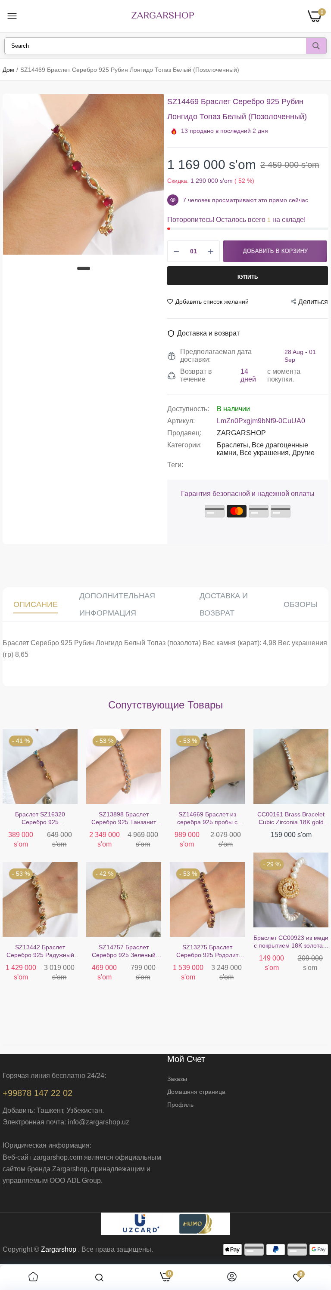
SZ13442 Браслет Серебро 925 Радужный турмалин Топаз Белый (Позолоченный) (40, 951)
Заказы (177, 1078)
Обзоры (301, 604)
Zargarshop (58, 1249)
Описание (35, 604)
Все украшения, (266, 452)
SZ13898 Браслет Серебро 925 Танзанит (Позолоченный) (123, 818)
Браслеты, (234, 445)
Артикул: (181, 421)
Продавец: (184, 433)
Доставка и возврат (224, 604)
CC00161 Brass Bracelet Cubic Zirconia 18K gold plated (291, 818)
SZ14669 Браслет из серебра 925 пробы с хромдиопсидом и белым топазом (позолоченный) (207, 818)
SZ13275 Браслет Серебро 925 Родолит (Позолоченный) (207, 951)
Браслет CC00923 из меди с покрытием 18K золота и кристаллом (290, 941)
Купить (247, 277)
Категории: (184, 445)
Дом (8, 69)
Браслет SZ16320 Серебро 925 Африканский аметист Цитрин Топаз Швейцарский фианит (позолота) (40, 818)
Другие (303, 452)
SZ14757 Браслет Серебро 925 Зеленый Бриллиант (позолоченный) (124, 951)
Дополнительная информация (117, 604)
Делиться (313, 301)
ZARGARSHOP (241, 433)
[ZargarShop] (162, 16)
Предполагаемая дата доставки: (216, 355)
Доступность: (188, 409)
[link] (33, 1278)
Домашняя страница (196, 1091)
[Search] (316, 46)
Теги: (175, 464)
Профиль (180, 1104)
